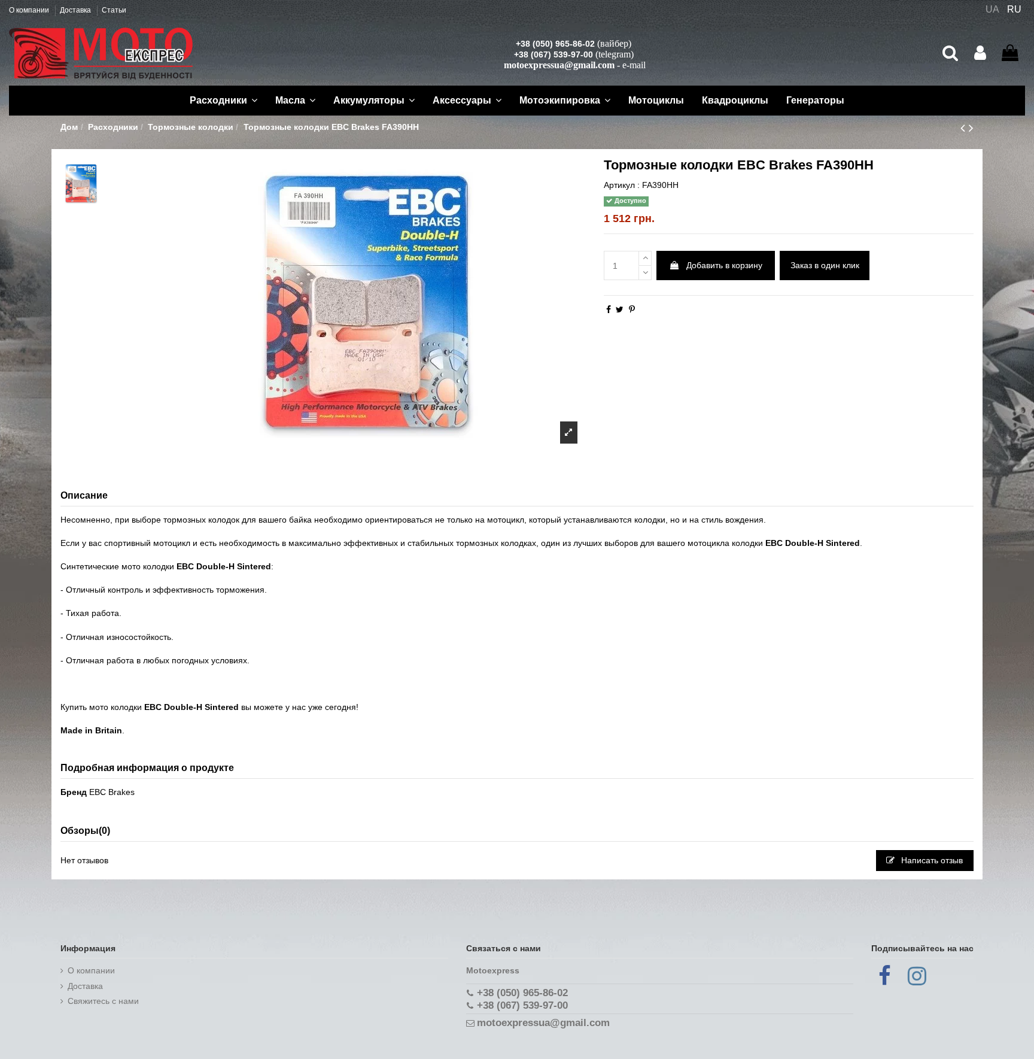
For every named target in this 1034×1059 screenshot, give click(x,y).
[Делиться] (608, 309)
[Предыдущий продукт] (964, 128)
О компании (30, 10)
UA (992, 9)
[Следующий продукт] (971, 128)
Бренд (73, 792)
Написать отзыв (931, 860)
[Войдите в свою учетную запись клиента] (980, 53)
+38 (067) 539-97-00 (553, 54)
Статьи (114, 10)
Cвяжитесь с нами (103, 1001)
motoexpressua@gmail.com (559, 65)
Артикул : (622, 185)
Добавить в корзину (724, 265)
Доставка (76, 10)
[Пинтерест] (632, 309)
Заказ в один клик (824, 265)
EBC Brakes (112, 792)
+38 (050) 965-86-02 (555, 43)
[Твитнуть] (620, 309)
